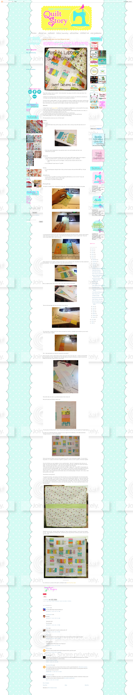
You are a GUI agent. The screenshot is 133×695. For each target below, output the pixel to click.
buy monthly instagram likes (69, 678)
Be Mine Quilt (95, 281)
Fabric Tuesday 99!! (96, 293)
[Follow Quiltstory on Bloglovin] (96, 129)
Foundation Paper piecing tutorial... (99, 268)
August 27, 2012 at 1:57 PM (53, 625)
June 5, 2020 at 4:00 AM (52, 662)
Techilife (47, 655)
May (94, 310)
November (95, 261)
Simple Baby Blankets (96, 270)
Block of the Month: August (97, 301)
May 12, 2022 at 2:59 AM (52, 679)
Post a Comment (46, 683)
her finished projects (68, 44)
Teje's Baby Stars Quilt (96, 271)
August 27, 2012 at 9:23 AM (53, 618)
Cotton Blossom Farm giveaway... (98, 292)
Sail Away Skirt (95, 283)
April (94, 311)
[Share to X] (53, 599)
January (94, 317)
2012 (93, 258)
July (93, 306)
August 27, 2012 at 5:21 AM (53, 611)
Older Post (87, 685)
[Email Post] (49, 599)
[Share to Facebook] (55, 599)
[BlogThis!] (52, 599)
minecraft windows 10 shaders (51, 660)
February (94, 315)
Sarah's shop (61, 44)
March (94, 313)
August (94, 266)
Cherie (47, 628)
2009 (93, 323)
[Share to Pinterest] (56, 599)
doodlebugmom (49, 614)
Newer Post (45, 685)
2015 (93, 252)
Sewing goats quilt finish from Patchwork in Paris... (97, 279)
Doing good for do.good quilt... (98, 297)
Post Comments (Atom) (52, 687)
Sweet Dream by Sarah (59, 42)
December (95, 259)
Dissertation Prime (49, 665)
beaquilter (48, 607)
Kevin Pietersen (49, 674)
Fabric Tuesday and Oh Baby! (97, 273)
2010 (93, 321)
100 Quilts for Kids (95, 295)
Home (66, 685)
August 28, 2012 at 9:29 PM (53, 645)
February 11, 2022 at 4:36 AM (54, 671)
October (94, 263)
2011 (93, 319)
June (94, 308)
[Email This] (51, 599)
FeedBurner (37, 215)
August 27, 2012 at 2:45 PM (53, 631)
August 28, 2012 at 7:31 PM (53, 638)
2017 (93, 249)
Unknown (48, 648)
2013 (93, 256)
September (95, 265)
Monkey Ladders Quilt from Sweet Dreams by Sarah (56, 39)
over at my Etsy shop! (71, 582)
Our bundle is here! (95, 287)
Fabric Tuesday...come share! (97, 299)
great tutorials (81, 44)
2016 (93, 250)
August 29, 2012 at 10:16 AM (53, 652)
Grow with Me (54, 108)
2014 (93, 254)
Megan (47, 635)
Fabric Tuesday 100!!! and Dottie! (98, 285)
